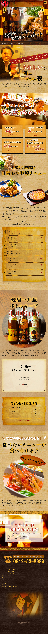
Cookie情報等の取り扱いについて (24, 623)
